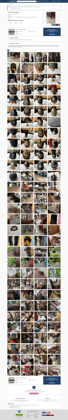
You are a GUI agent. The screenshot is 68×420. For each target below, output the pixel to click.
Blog (28, 416)
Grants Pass (14, 407)
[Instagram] (46, 413)
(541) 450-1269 (20, 382)
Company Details (20, 31)
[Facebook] (42, 413)
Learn (28, 414)
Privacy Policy (36, 414)
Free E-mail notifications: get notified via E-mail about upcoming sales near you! (33, 411)
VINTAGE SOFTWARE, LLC (21, 416)
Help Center (36, 416)
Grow (30, 415)
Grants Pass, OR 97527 (17, 406)
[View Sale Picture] (13, 57)
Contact (28, 417)
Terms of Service (36, 413)
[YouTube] (48, 413)
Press (35, 415)
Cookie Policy (36, 417)
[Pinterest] (49, 413)
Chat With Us (20, 414)
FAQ (28, 413)
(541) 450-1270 (33, 31)
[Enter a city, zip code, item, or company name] (35, 1)
